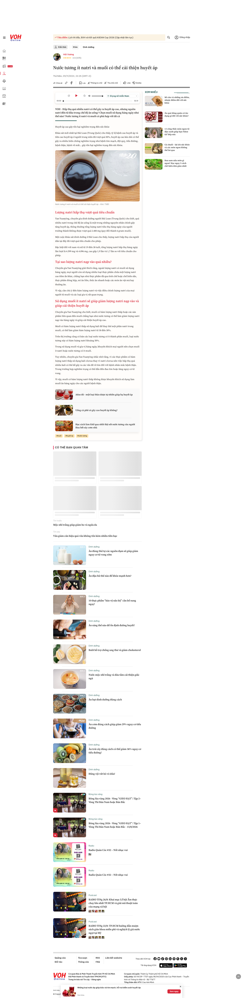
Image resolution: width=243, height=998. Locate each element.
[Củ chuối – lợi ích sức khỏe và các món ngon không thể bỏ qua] (154, 148)
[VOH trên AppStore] (166, 965)
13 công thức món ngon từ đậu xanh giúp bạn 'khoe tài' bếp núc (177, 131)
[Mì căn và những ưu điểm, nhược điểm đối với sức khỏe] (154, 101)
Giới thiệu (56, 990)
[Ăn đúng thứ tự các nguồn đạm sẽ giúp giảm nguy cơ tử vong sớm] (69, 555)
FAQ (98, 962)
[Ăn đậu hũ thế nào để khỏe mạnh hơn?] (69, 580)
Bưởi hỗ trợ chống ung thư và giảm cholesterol (115, 650)
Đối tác (58, 962)
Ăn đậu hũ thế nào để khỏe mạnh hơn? (110, 576)
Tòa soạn (82, 958)
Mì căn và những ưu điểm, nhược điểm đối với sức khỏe (177, 100)
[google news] (174, 959)
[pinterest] (166, 959)
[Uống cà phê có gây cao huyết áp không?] (64, 410)
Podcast (93, 895)
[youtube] (158, 959)
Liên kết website (113, 958)
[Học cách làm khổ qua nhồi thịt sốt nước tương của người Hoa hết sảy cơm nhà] (64, 426)
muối (59, 436)
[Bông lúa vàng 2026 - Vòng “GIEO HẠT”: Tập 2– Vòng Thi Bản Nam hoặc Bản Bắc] (69, 803)
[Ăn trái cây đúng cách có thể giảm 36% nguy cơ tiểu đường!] (69, 753)
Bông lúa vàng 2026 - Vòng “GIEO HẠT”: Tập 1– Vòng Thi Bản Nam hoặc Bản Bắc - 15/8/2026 (115, 825)
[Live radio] (15, 66)
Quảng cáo (60, 958)
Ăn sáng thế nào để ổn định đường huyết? (112, 625)
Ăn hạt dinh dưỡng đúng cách (105, 699)
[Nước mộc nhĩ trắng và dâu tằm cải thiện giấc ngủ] (69, 679)
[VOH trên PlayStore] (180, 965)
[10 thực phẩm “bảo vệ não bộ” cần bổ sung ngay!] (69, 605)
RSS (98, 958)
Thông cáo (83, 962)
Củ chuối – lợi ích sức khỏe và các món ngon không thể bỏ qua (177, 147)
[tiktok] (162, 959)
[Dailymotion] (185, 959)
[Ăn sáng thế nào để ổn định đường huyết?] (69, 629)
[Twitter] (181, 959)
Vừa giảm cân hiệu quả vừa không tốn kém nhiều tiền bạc (85, 536)
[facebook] (71, 83)
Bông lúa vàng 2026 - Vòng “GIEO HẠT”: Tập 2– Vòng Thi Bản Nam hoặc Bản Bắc (115, 800)
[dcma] (177, 959)
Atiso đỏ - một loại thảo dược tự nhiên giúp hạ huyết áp (104, 394)
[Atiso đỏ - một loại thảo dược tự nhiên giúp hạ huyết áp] (64, 394)
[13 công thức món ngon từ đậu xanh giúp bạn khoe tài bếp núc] (154, 132)
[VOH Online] (59, 976)
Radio (91, 845)
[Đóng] (180, 986)
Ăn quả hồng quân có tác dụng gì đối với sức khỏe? (177, 114)
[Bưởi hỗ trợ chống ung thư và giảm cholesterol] (69, 654)
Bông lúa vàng (95, 794)
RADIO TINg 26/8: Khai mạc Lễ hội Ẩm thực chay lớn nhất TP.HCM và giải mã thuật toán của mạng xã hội (113, 903)
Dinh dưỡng (88, 47)
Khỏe (75, 47)
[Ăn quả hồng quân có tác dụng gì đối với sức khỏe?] (154, 117)
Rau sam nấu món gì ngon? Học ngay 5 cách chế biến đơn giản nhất (176, 163)
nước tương (83, 436)
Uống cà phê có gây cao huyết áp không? (96, 410)
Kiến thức (62, 47)
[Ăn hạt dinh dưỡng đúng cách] (69, 704)
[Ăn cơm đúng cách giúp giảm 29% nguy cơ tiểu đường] (69, 728)
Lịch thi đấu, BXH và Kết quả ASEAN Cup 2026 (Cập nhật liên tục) (100, 37)
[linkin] (170, 959)
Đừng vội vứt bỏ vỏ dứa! (102, 774)
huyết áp (70, 436)
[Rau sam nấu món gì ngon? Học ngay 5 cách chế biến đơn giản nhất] (154, 164)
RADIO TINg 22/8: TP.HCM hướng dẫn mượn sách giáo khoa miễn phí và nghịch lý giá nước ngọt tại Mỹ (114, 929)
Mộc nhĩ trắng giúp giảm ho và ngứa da (75, 525)
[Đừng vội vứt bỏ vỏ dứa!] (69, 778)
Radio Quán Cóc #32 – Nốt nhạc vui (108, 850)
